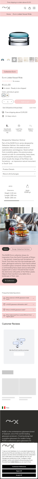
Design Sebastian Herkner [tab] (21, 249)
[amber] (7, 95)
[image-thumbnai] (2, 59)
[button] (25, 101)
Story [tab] (6, 249)
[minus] (4, 101)
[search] (25, 8)
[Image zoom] (19, 37)
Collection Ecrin (10, 71)
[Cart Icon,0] (29, 8)
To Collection (9, 280)
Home (8, 14)
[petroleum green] (3, 95)
